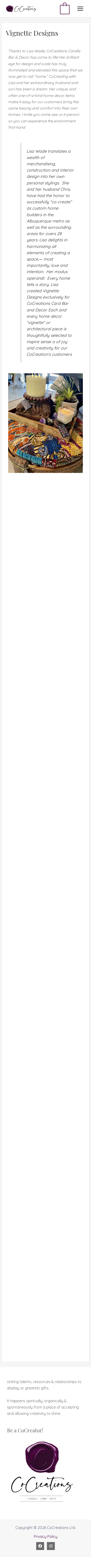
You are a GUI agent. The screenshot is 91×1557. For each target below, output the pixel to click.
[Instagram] (51, 1546)
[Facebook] (40, 1546)
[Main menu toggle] (80, 9)
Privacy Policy (45, 1536)
